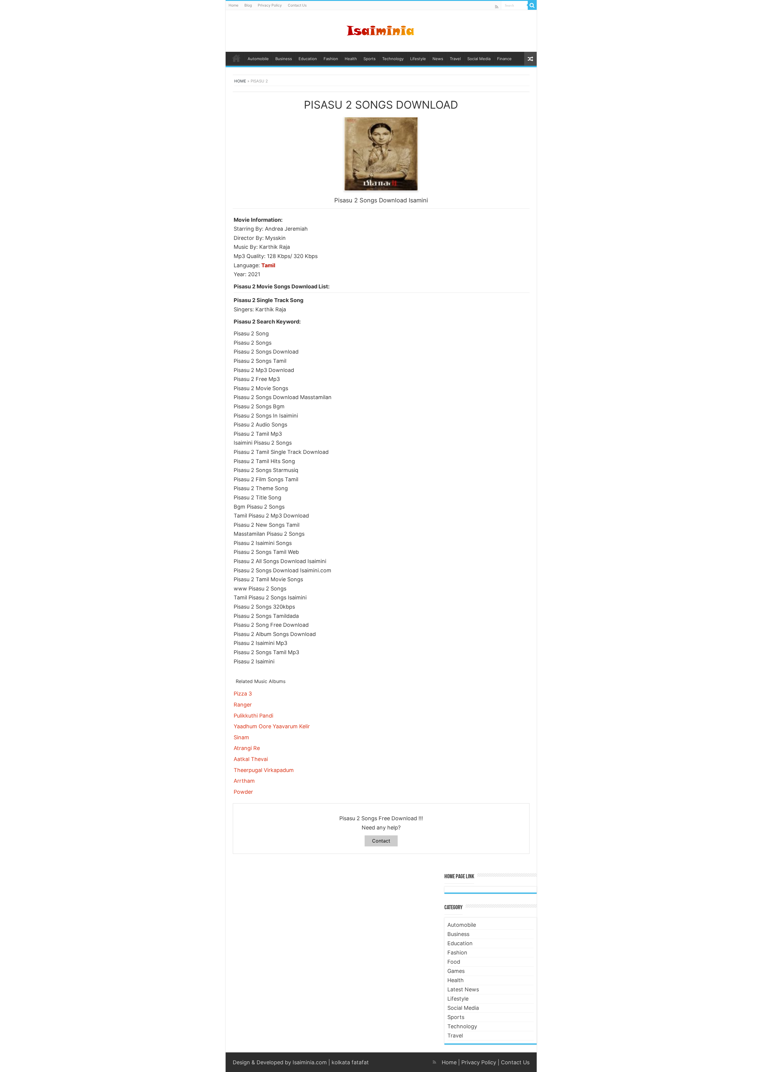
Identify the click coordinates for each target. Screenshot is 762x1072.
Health (351, 58)
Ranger (243, 704)
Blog (248, 5)
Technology (393, 58)
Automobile (258, 58)
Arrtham (244, 781)
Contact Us (297, 5)
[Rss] (496, 6)
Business (283, 58)
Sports (369, 58)
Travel (455, 58)
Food (453, 962)
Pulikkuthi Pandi (253, 715)
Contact (381, 841)
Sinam (241, 737)
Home (233, 5)
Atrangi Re (247, 748)
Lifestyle (418, 58)
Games (456, 971)
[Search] (532, 5)
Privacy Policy (270, 5)
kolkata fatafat (350, 1062)
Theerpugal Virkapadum (264, 770)
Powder (243, 792)
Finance (504, 58)
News (437, 58)
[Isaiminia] (381, 30)
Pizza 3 (243, 693)
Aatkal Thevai (251, 759)
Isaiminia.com (310, 1062)
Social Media (479, 58)
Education (308, 58)
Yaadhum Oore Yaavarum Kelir (272, 726)
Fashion (331, 58)
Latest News (463, 989)
